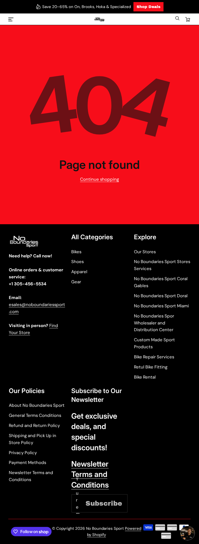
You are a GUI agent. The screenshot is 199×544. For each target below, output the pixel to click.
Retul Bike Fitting (150, 367)
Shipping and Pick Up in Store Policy (32, 439)
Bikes (76, 252)
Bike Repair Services (154, 357)
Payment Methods (27, 462)
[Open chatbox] (187, 533)
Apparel (79, 271)
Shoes (77, 261)
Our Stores (145, 252)
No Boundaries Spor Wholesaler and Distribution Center (154, 323)
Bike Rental (145, 377)
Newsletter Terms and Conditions (31, 476)
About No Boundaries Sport (37, 405)
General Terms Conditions (35, 415)
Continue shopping (99, 179)
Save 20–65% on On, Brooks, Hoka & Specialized (86, 6)
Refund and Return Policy (34, 425)
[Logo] (99, 20)
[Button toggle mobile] (11, 19)
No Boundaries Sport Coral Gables (161, 282)
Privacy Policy (23, 452)
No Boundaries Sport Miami (161, 306)
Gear (76, 282)
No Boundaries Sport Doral (161, 296)
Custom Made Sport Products (154, 343)
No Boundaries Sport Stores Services (162, 265)
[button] (177, 19)
